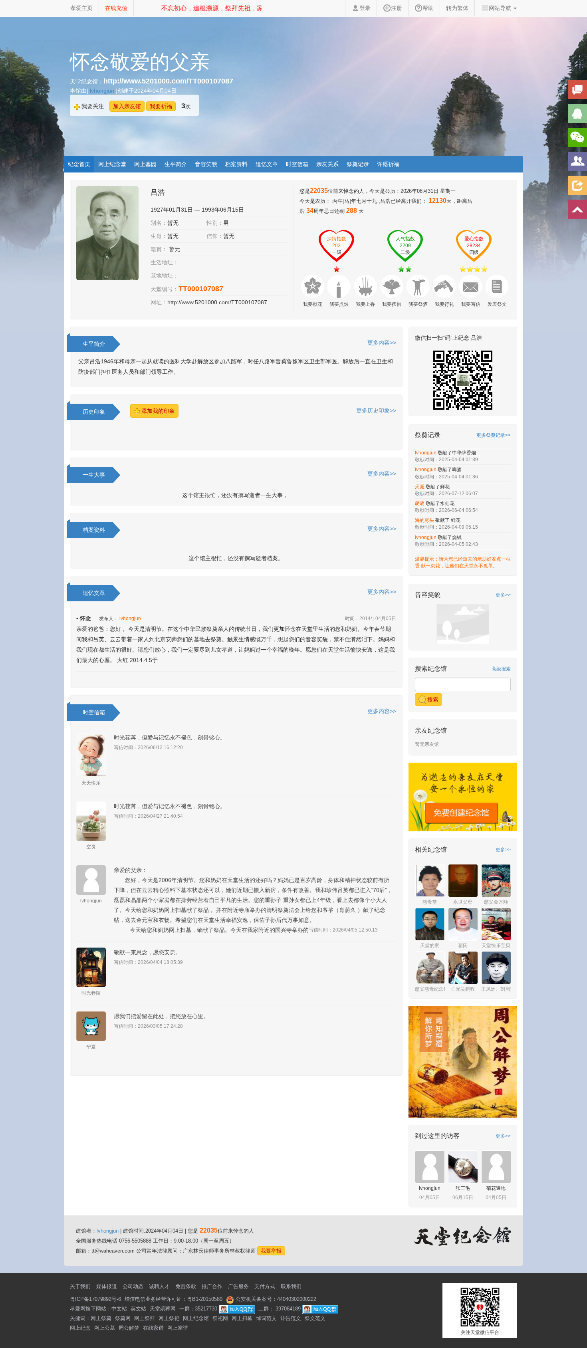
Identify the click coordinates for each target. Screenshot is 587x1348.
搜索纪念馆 (431, 668)
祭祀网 (220, 1318)
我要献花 (312, 304)
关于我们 (80, 1286)
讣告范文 (290, 1318)
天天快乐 (91, 783)
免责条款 (185, 1286)
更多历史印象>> (376, 410)
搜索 (432, 699)
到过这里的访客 (437, 1135)
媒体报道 (106, 1286)
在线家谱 (153, 1328)
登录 (365, 8)
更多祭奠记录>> (493, 435)
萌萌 (420, 503)
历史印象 (94, 411)
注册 (396, 8)
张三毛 (463, 1188)
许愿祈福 (388, 164)
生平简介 (176, 164)
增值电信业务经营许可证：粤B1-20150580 (173, 1299)
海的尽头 (425, 520)
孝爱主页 (81, 8)
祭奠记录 (358, 164)
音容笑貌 (206, 164)
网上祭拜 (144, 1318)
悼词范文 (266, 1318)
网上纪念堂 (112, 164)
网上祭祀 (169, 1318)
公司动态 (133, 1286)
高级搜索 (501, 669)
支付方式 (264, 1286)
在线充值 (116, 8)
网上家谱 (177, 1328)
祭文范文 (315, 1318)
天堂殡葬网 (163, 1309)
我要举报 (271, 1251)
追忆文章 (267, 164)
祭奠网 (123, 1318)
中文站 (119, 1309)
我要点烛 (339, 304)
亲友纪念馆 (431, 730)
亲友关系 (327, 164)
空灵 (91, 847)
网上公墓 (104, 1328)
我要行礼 (444, 304)
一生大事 (94, 475)
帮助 (428, 8)
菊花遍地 (496, 1188)
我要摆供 (391, 304)
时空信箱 (297, 164)
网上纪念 (80, 1328)
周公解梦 (129, 1328)
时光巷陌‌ (91, 993)
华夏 (91, 1047)
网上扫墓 (242, 1318)
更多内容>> (381, 342)
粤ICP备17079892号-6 (95, 1299)
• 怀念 (83, 618)
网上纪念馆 (196, 1318)
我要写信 (470, 304)
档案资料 (236, 164)
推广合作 (212, 1286)
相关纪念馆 (431, 849)
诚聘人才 (159, 1286)
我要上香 (365, 304)
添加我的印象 (157, 411)
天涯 (420, 487)
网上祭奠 (101, 1318)
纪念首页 (79, 164)
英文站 (138, 1309)
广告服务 (238, 1286)
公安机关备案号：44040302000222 (275, 1299)
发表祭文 (497, 304)
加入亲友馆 (127, 106)
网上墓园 (145, 164)
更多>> (503, 595)
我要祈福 (161, 106)
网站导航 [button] (501, 8)
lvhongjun (103, 90)
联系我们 (291, 1286)
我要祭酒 (418, 304)
